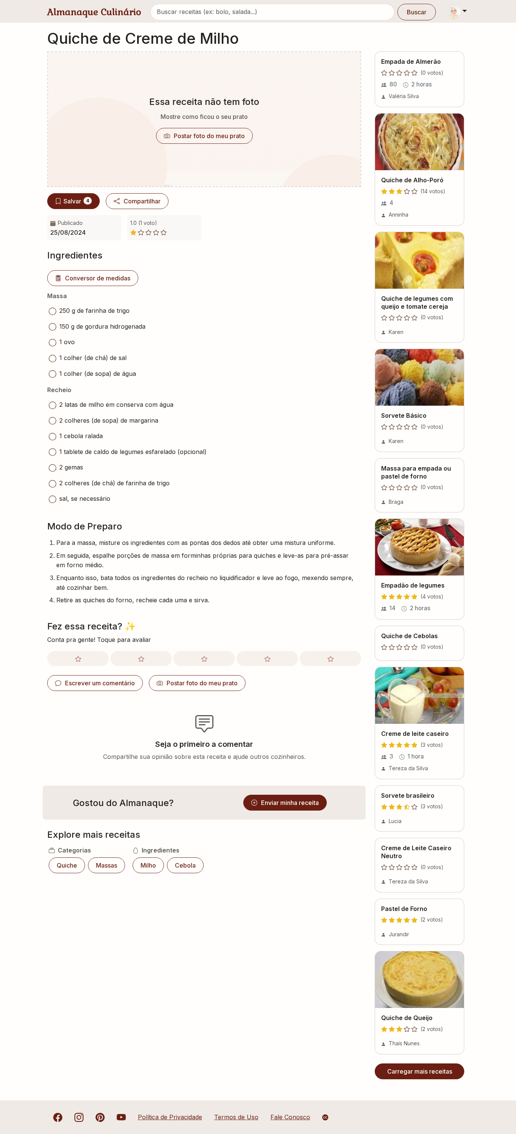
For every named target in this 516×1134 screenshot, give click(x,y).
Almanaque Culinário (94, 12)
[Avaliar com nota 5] (330, 658)
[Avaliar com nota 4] (267, 658)
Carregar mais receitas (419, 1071)
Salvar (76, 201)
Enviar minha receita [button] (290, 802)
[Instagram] (78, 1117)
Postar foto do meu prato (209, 136)
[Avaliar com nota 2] (141, 658)
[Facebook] (57, 1117)
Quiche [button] (67, 865)
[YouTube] (121, 1117)
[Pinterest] (100, 1117)
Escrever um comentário (100, 683)
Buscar (416, 12)
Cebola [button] (185, 865)
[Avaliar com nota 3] (204, 658)
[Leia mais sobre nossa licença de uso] (325, 1117)
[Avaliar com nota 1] (78, 658)
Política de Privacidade (170, 1117)
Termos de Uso (236, 1117)
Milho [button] (148, 865)
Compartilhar (142, 201)
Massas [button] (106, 865)
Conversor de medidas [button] (97, 278)
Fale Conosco (290, 1117)
